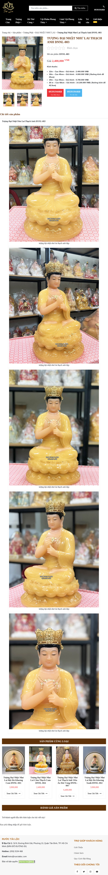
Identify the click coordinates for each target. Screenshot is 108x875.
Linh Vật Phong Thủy (67, 21)
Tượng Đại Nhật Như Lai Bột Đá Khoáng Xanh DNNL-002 (94, 780)
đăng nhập (12, 824)
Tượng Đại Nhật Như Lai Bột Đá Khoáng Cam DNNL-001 (13, 780)
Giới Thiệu (78, 847)
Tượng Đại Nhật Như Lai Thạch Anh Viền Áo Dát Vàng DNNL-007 (67, 781)
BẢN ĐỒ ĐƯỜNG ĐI (16, 846)
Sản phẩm (17, 32)
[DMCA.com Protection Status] (27, 861)
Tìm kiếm (81, 8)
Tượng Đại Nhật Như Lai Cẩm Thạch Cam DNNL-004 (40, 780)
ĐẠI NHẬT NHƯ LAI (45, 32)
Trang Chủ (8, 21)
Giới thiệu (97, 20)
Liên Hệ (80, 21)
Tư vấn (87, 21)
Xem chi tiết (12, 794)
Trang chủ (6, 32)
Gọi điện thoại (55, 93)
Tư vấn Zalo (73, 93)
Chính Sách (79, 853)
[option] (22, 62)
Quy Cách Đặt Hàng (82, 859)
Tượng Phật (19, 21)
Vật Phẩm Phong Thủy (48, 21)
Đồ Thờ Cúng (30, 21)
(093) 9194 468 (16, 851)
